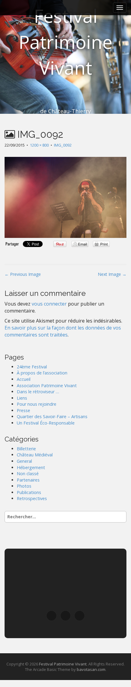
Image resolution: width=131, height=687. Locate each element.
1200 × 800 (39, 145)
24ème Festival (32, 367)
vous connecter (49, 303)
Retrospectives (32, 498)
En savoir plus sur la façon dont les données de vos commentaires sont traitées (63, 331)
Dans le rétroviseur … (38, 391)
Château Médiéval (35, 455)
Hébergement (31, 467)
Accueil (23, 379)
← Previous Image (23, 274)
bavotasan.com (91, 669)
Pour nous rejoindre (36, 404)
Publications (29, 492)
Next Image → (112, 274)
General (24, 461)
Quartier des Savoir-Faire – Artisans (52, 416)
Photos (24, 486)
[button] (51, 615)
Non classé (28, 473)
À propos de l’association (42, 373)
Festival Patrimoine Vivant (65, 41)
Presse (23, 410)
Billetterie (26, 449)
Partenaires (28, 480)
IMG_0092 (63, 145)
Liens (22, 398)
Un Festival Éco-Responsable (46, 423)
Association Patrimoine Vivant (47, 385)
